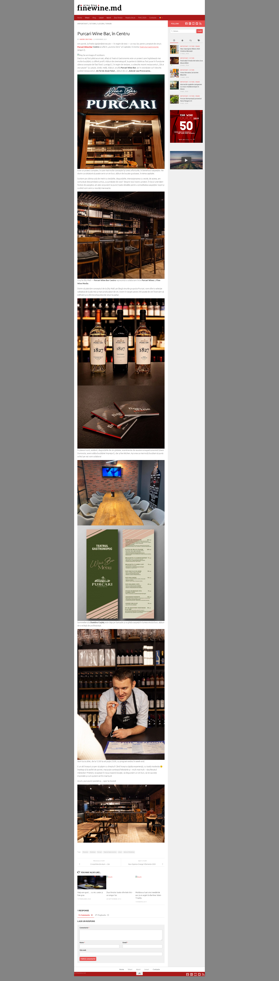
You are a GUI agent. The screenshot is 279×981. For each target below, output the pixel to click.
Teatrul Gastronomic (110, 852)
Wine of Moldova (129, 852)
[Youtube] (193, 23)
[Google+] (190, 23)
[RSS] (200, 23)
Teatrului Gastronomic (149, 47)
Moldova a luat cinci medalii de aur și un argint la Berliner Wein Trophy (148, 895)
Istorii (109, 18)
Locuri (101, 18)
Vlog (94, 18)
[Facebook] (186, 23)
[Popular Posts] (182, 40)
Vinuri (87, 18)
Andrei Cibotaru (86, 39)
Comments (86, 915)
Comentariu (84, 928)
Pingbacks (103, 915)
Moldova (92, 852)
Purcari (99, 852)
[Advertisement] (186, 187)
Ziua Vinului (118, 18)
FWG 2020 (142, 18)
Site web (83, 950)
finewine (85, 852)
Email (125, 942)
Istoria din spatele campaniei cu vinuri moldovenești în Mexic (191, 86)
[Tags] (199, 40)
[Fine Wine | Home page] (99, 7)
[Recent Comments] (190, 40)
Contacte (152, 18)
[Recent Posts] (174, 40)
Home (79, 18)
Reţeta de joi (130, 18)
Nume (82, 942)
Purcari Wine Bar (85, 47)
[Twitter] (197, 23)
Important (82, 24)
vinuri (120, 852)
